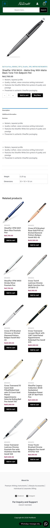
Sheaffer (25, 67)
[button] (25, 14)
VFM (30, 67)
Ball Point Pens (6, 67)
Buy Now (37, 95)
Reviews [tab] (5, 118)
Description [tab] (6, 110)
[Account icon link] (37, 4)
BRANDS (14, 67)
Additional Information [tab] (9, 114)
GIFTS (20, 67)
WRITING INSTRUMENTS (39, 67)
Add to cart (24, 95)
